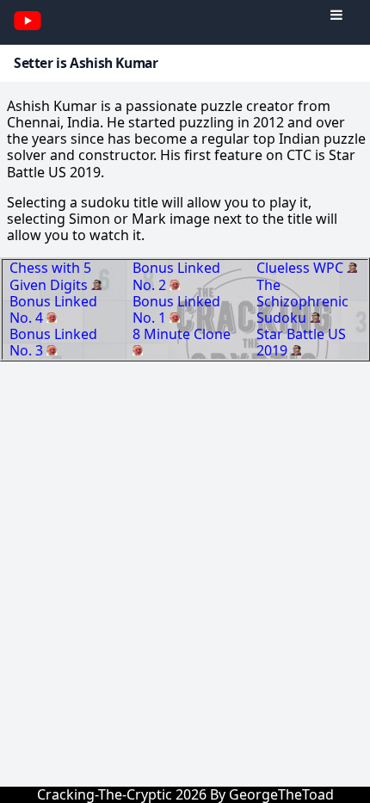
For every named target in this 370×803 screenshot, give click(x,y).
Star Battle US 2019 (301, 342)
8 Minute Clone (182, 333)
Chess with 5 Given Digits (50, 275)
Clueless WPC (301, 267)
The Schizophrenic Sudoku (302, 301)
